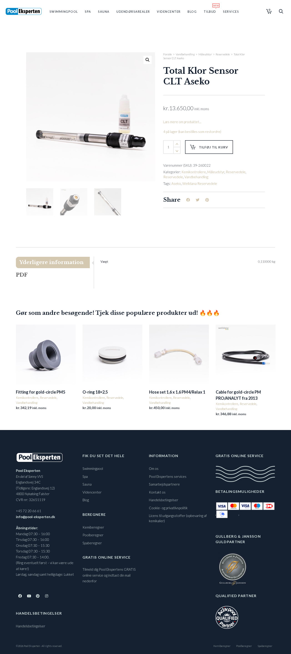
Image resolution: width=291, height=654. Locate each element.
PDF (22, 275)
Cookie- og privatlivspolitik (168, 508)
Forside (167, 54)
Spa (85, 476)
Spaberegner (92, 543)
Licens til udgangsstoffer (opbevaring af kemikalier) (178, 518)
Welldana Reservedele (199, 183)
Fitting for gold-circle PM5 (40, 391)
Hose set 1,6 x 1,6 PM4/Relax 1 (177, 391)
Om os (153, 468)
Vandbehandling (185, 54)
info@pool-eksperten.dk (35, 517)
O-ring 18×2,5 (95, 391)
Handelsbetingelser (30, 626)
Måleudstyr (205, 54)
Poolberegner (93, 535)
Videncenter (92, 492)
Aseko (176, 183)
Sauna (87, 484)
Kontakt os (157, 492)
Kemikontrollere (193, 172)
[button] (147, 60)
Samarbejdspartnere (164, 484)
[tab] (55, 262)
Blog (86, 500)
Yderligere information (51, 262)
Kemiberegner (93, 527)
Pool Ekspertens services (167, 476)
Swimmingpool (93, 468)
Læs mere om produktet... (182, 122)
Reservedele (223, 54)
